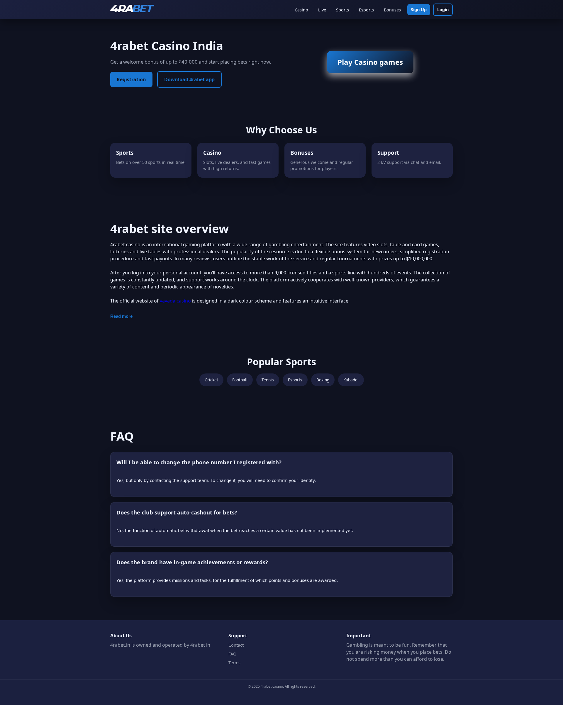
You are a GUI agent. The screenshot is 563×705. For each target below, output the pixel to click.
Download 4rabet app (189, 79)
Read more (121, 316)
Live (322, 10)
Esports (366, 10)
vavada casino (175, 301)
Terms (234, 662)
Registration (131, 79)
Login (443, 9)
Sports (342, 10)
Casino (301, 10)
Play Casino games (370, 62)
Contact (236, 645)
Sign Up (419, 9)
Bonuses (392, 10)
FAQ (232, 654)
